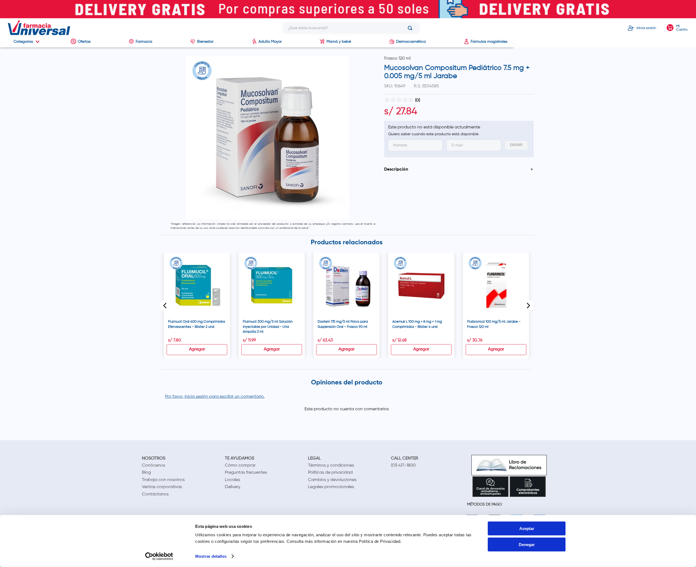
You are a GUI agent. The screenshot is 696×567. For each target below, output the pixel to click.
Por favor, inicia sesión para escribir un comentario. (215, 397)
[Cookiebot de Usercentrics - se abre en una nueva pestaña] (159, 556)
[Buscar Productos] (411, 28)
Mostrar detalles (210, 556)
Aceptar (526, 528)
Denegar (527, 544)
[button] (459, 169)
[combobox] (351, 28)
